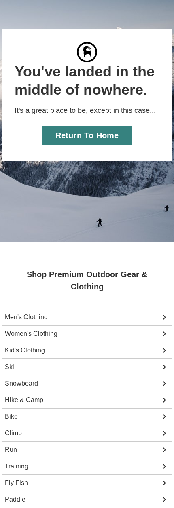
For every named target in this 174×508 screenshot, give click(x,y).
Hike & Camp (23, 400)
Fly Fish (16, 482)
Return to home (87, 135)
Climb (13, 433)
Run (10, 449)
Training (16, 466)
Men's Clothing (26, 317)
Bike (11, 416)
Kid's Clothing (25, 350)
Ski (9, 367)
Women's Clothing (30, 333)
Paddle (15, 499)
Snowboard (21, 383)
